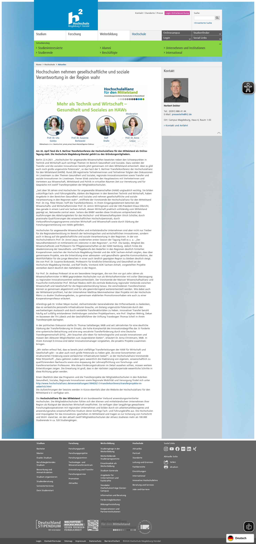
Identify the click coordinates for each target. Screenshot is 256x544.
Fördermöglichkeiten (110, 500)
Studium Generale (109, 470)
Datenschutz (95, 541)
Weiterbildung (108, 34)
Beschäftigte (109, 53)
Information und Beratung (113, 495)
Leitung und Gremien (143, 462)
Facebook (178, 449)
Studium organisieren (47, 477)
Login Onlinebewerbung (177, 13)
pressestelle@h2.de (182, 114)
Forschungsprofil (76, 448)
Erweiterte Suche (203, 23)
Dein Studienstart (45, 490)
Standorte (150, 13)
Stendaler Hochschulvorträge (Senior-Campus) (113, 488)
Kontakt (139, 13)
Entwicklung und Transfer (81, 469)
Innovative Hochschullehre (145, 480)
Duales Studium (44, 458)
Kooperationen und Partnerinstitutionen (110, 510)
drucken (174, 467)
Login (38, 541)
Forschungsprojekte (78, 453)
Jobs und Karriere (141, 489)
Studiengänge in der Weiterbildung (110, 450)
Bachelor (41, 448)
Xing (195, 449)
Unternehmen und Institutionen (185, 48)
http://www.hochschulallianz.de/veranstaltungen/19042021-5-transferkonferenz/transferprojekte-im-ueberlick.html (89, 385)
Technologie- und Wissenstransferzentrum (81, 463)
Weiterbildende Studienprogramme (109, 457)
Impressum (80, 541)
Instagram (167, 449)
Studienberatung (45, 481)
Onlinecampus (171, 32)
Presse (160, 13)
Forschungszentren (78, 458)
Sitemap (68, 541)
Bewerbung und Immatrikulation (44, 471)
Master (40, 453)
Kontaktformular (52, 541)
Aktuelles (62, 64)
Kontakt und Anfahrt (177, 125)
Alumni (106, 48)
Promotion (74, 478)
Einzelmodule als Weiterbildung (108, 464)
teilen (173, 462)
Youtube (172, 449)
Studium (41, 34)
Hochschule (139, 34)
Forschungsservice (77, 474)
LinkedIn (190, 449)
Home (38, 64)
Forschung (74, 34)
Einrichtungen (139, 471)
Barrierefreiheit (112, 541)
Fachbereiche (139, 467)
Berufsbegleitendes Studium (46, 463)
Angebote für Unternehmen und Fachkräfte (109, 478)
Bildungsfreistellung (110, 504)
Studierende (45, 53)
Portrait (136, 453)
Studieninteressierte (50, 48)
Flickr (184, 449)
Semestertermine (45, 486)
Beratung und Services (143, 485)
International (174, 53)
